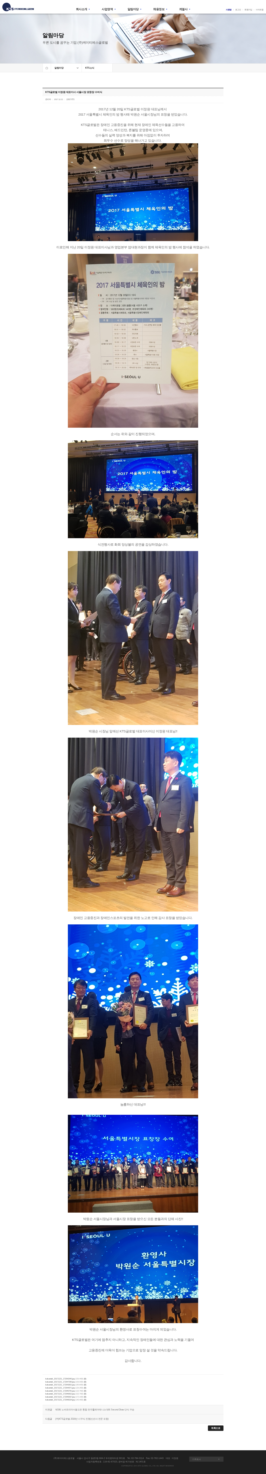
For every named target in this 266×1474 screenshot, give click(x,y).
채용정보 (159, 9)
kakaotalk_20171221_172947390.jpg (60, 1382)
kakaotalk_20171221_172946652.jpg (60, 1394)
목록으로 (215, 1428)
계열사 (183, 9)
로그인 (238, 10)
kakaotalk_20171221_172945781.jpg (60, 1391)
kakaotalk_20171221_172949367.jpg (60, 1397)
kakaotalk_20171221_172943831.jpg (60, 1385)
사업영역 (108, 9)
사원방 (229, 10)
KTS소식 (89, 67)
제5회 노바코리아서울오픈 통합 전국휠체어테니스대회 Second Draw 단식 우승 (94, 1409)
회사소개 (82, 9)
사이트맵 (259, 10)
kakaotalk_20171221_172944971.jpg (60, 1388)
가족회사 (196, 1459)
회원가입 (248, 10)
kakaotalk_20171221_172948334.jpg (60, 1400)
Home (47, 68)
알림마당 (134, 9)
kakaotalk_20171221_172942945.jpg (60, 1379)
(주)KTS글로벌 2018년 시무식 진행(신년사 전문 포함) (82, 1418)
